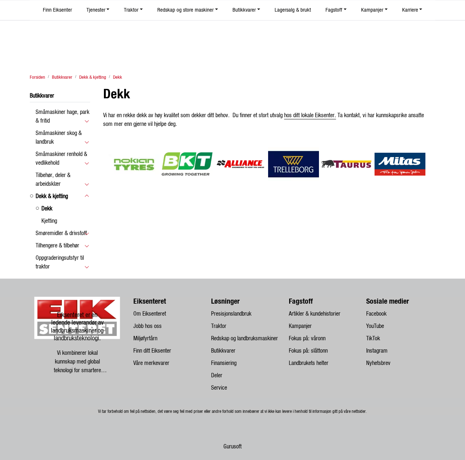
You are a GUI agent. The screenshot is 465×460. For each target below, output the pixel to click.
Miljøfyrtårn (145, 338)
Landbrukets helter (308, 363)
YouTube (375, 326)
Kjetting (49, 221)
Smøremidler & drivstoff (61, 233)
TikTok (373, 338)
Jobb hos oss (147, 326)
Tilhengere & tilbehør (57, 246)
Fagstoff (334, 10)
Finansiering (223, 363)
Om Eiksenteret (149, 314)
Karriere (410, 10)
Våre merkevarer (151, 363)
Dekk (46, 208)
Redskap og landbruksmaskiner (244, 338)
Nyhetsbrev (378, 363)
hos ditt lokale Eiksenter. (310, 115)
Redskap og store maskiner (185, 10)
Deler (216, 375)
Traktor (131, 10)
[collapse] (86, 120)
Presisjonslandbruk (231, 314)
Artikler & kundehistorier (314, 314)
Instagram (377, 351)
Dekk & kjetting (52, 196)
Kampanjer (372, 10)
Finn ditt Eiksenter (152, 351)
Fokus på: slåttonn (308, 351)
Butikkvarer (244, 10)
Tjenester (95, 10)
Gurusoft (232, 446)
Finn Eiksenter (57, 10)
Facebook (376, 314)
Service (219, 388)
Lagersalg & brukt (293, 10)
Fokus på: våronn (307, 338)
